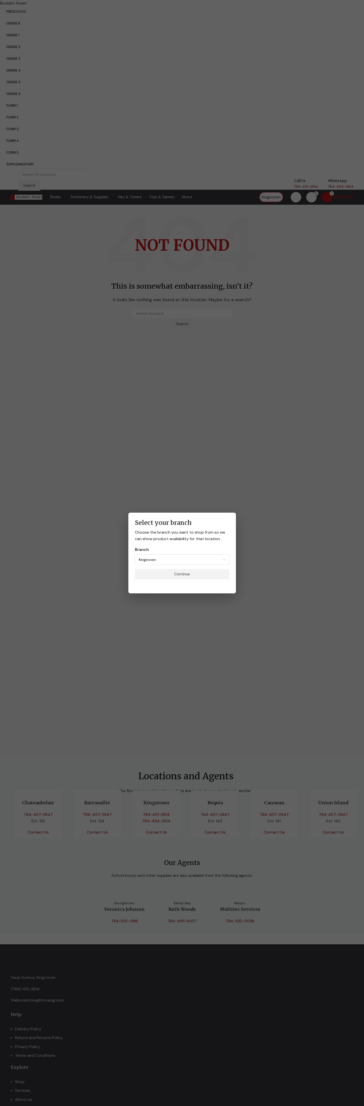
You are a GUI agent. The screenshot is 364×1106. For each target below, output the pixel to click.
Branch (142, 549)
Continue (182, 574)
